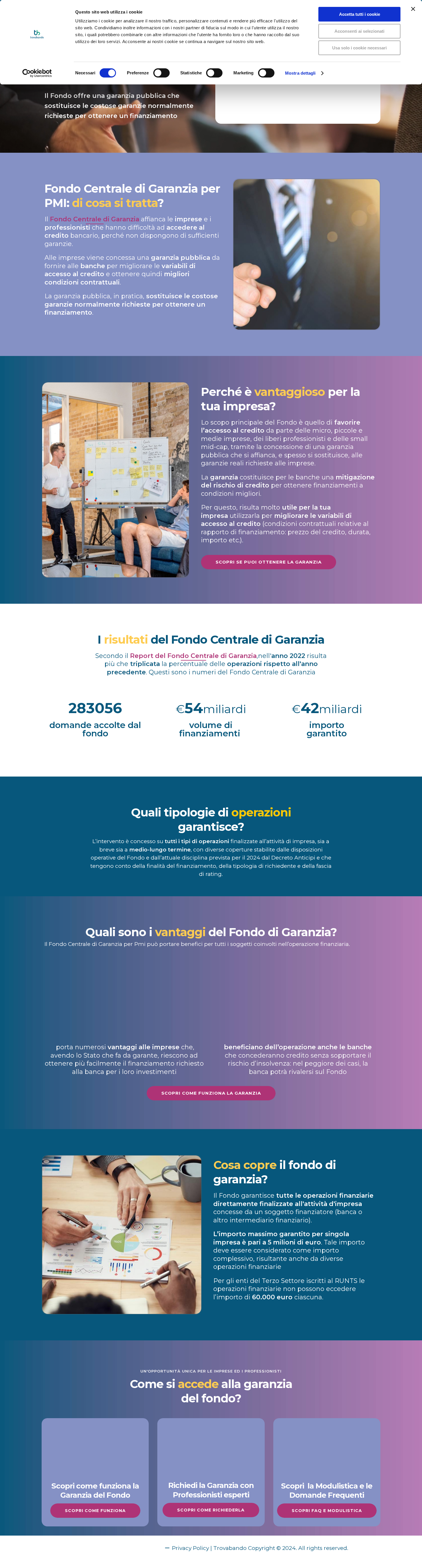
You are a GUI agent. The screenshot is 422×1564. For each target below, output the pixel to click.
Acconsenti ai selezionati (359, 31)
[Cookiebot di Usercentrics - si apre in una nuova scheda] (37, 73)
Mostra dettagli (300, 73)
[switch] (161, 73)
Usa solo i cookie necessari (359, 47)
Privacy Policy (190, 1548)
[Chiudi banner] (413, 9)
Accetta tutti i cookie (359, 14)
